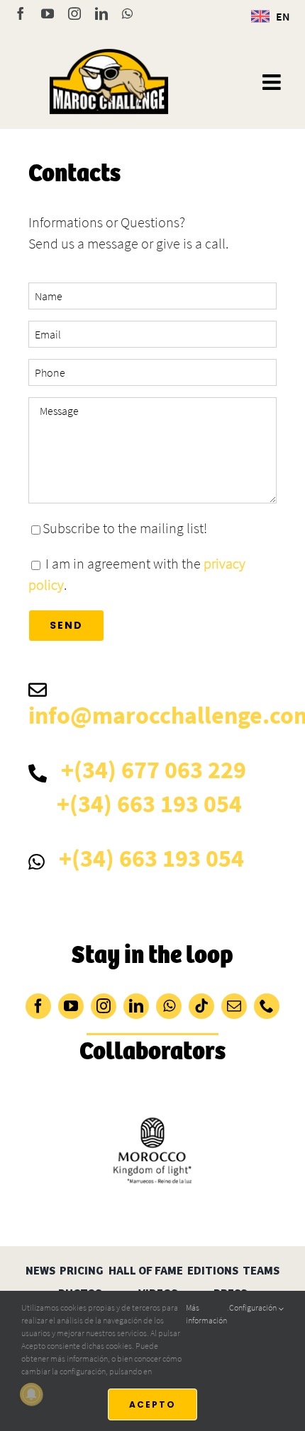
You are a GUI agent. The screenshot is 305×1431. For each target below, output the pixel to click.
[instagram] (103, 1006)
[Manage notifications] (31, 1394)
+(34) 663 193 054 (149, 804)
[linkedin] (136, 1006)
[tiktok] (201, 1006)
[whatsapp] (169, 1006)
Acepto (152, 1404)
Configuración (253, 1307)
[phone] (266, 1006)
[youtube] (71, 1006)
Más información (206, 1313)
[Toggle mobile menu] (273, 82)
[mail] (234, 1006)
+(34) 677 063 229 (153, 770)
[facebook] (38, 1006)
